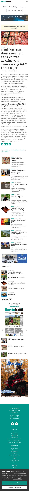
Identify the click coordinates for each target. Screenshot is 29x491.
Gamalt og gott (14, 433)
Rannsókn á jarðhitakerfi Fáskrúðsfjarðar (19, 233)
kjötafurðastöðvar (20, 150)
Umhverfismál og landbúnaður (14, 439)
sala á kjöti (13, 150)
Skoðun (14, 432)
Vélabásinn (14, 462)
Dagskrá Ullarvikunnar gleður (18, 221)
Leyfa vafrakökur (14, 483)
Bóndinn (14, 453)
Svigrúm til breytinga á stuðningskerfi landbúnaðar (18, 172)
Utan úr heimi (11, 10)
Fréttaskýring (13, 7)
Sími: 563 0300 (15, 415)
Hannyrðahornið (14, 451)
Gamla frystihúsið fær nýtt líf (16, 340)
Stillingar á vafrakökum (14, 487)
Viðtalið (14, 458)
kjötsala (8, 150)
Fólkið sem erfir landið (14, 455)
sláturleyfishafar (5, 151)
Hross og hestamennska (14, 440)
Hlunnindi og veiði (14, 460)
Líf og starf (14, 456)
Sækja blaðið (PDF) (14, 306)
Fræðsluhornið (14, 435)
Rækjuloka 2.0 (12, 294)
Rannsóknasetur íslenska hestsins (19, 245)
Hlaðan (14, 467)
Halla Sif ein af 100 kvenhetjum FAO (17, 197)
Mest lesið (6, 266)
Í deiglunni (23, 7)
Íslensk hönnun (14, 448)
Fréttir (5, 7)
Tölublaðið (7, 299)
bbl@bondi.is (15, 417)
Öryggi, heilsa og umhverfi (14, 442)
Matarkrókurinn (14, 450)
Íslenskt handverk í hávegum (17, 159)
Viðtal (20, 10)
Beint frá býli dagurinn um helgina (19, 185)
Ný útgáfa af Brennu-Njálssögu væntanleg (17, 209)
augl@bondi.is (15, 418)
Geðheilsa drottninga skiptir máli (17, 353)
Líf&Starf (14, 446)
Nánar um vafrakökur (17, 478)
